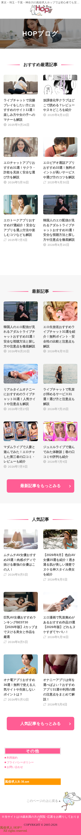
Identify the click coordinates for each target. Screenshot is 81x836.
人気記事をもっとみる (40, 723)
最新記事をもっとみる (40, 485)
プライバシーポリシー (20, 762)
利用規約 (12, 757)
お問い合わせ (15, 767)
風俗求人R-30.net (17, 781)
